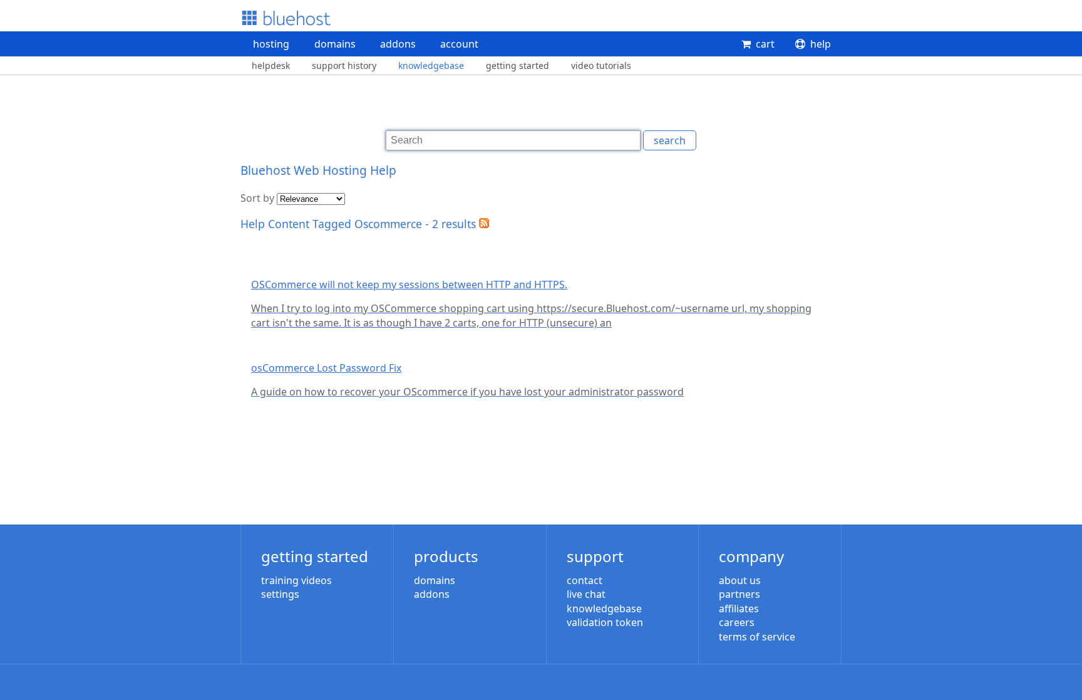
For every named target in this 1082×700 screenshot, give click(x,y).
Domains (335, 44)
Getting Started (517, 65)
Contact (584, 580)
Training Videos (296, 580)
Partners (739, 594)
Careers (737, 622)
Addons (398, 44)
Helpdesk (271, 65)
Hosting (271, 44)
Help (820, 44)
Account (459, 44)
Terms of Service (757, 637)
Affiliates (739, 608)
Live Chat (586, 594)
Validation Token (605, 622)
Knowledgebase (431, 65)
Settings (280, 594)
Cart (765, 44)
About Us (740, 580)
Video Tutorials (601, 65)
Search (670, 140)
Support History (344, 65)
